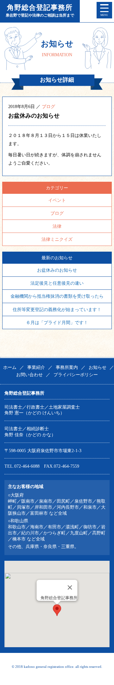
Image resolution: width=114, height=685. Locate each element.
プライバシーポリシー (76, 374)
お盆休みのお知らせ (57, 270)
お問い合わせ (29, 374)
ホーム (9, 367)
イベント (57, 200)
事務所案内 (67, 367)
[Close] (69, 587)
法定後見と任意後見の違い (57, 283)
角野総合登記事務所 (40, 10)
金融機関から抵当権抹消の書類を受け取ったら (57, 296)
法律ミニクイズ (57, 239)
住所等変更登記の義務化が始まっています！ (57, 309)
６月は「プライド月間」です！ (57, 322)
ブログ (48, 106)
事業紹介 (36, 367)
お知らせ (97, 367)
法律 (57, 226)
